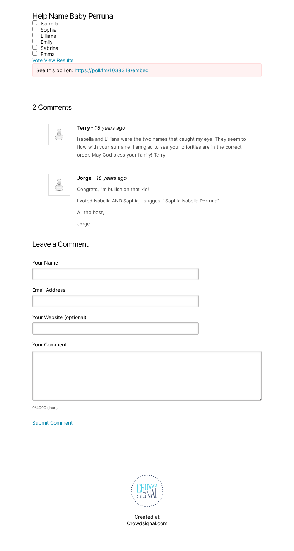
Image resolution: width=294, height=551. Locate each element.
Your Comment (49, 344)
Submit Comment (52, 423)
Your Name (45, 263)
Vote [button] (38, 60)
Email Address (48, 290)
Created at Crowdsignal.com (147, 520)
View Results (59, 60)
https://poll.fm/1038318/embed (112, 70)
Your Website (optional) (59, 317)
